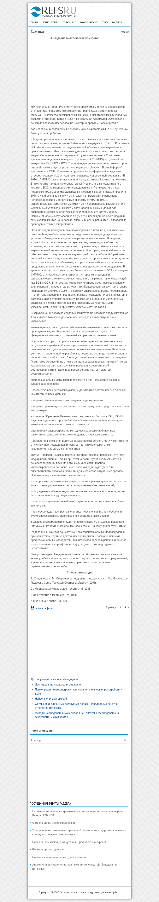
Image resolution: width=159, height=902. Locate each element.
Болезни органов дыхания (48, 849)
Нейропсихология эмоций (51, 698)
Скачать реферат (43, 608)
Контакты (117, 22)
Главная (34, 22)
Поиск (105, 22)
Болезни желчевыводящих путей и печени (59, 857)
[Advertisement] (80, 73)
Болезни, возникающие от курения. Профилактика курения (69, 842)
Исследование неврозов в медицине (58, 684)
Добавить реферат (89, 22)
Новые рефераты (50, 22)
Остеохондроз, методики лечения (53, 822)
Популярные (69, 22)
